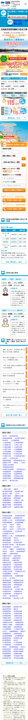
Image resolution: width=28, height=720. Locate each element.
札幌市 (5, 553)
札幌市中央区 (7, 556)
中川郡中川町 (7, 456)
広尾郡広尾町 (18, 616)
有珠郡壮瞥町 (7, 587)
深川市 (12, 529)
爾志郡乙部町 (7, 505)
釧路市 (23, 631)
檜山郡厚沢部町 (7, 491)
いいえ (16, 171)
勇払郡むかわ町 (19, 598)
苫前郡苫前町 (7, 478)
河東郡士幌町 (7, 627)
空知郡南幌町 (7, 573)
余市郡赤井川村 (7, 589)
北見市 (5, 631)
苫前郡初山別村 (19, 476)
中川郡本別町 (7, 642)
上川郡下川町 (7, 449)
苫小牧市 (12, 578)
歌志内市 (16, 587)
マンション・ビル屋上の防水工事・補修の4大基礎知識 (14, 375)
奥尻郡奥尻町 (18, 505)
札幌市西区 (15, 560)
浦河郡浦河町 (7, 580)
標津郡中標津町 (19, 651)
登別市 (5, 551)
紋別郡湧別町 (7, 640)
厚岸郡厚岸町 (18, 611)
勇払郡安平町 (14, 596)
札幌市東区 (17, 556)
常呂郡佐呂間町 (19, 658)
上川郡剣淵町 (7, 447)
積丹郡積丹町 (18, 567)
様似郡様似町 (21, 551)
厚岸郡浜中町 (7, 613)
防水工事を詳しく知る (14, 262)
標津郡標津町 (7, 653)
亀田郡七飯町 (7, 496)
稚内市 (5, 480)
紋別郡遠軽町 (18, 633)
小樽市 (12, 551)
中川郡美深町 (18, 454)
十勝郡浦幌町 (7, 656)
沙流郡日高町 (7, 567)
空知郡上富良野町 (8, 465)
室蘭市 (12, 549)
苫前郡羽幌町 (7, 476)
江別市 (19, 527)
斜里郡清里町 (7, 649)
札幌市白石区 (7, 562)
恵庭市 (5, 529)
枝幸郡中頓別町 (20, 438)
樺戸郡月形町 (21, 545)
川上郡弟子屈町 (19, 629)
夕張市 (5, 596)
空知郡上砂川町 (7, 571)
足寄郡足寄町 (18, 613)
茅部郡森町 (17, 498)
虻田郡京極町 (7, 518)
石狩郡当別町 (7, 538)
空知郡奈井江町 (20, 571)
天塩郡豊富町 (18, 474)
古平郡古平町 (21, 529)
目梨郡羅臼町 (7, 633)
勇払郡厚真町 (7, 598)
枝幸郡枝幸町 (14, 436)
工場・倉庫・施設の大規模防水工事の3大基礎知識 (14, 367)
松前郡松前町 (18, 502)
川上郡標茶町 (7, 629)
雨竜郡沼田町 (7, 585)
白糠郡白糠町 (18, 653)
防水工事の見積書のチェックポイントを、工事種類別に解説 (14, 359)
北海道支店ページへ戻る (14, 663)
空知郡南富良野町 (8, 467)
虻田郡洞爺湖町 (7, 522)
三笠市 (5, 549)
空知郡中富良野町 (8, 469)
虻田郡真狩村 (18, 518)
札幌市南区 (6, 560)
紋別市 (16, 640)
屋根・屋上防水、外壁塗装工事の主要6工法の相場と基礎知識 (14, 351)
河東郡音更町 (19, 624)
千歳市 (5, 527)
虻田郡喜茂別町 (7, 516)
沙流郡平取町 (18, 565)
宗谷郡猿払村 (21, 469)
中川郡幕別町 (7, 645)
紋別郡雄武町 (7, 638)
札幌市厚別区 (14, 553)
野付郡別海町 (14, 647)
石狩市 (16, 538)
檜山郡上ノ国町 (7, 493)
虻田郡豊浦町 (19, 522)
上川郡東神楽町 (19, 442)
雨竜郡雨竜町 (18, 585)
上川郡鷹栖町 (18, 449)
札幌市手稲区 (18, 562)
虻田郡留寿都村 (20, 520)
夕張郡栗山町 (18, 591)
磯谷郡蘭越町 (7, 540)
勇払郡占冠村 (14, 480)
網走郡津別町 (7, 609)
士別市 (23, 462)
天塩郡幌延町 (18, 471)
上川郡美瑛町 (7, 442)
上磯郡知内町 (7, 498)
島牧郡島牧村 (7, 569)
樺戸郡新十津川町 (8, 545)
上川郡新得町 (7, 620)
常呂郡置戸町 (7, 658)
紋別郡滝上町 (18, 638)
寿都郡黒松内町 (7, 576)
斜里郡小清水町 (19, 649)
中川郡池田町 (18, 642)
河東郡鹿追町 (18, 627)
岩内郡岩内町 (7, 542)
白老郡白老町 (18, 569)
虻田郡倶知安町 (20, 516)
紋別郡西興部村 (7, 636)
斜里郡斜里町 (7, 651)
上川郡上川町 (18, 445)
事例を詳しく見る (14, 118)
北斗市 (17, 493)
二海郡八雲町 (7, 489)
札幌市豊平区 (7, 565)
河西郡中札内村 (7, 622)
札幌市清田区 (16, 558)
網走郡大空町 (18, 607)
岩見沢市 (16, 540)
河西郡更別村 (19, 622)
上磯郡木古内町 (19, 496)
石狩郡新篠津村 (20, 536)
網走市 (16, 609)
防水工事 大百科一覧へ (14, 415)
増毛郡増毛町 (7, 454)
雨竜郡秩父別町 (19, 580)
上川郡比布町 (18, 447)
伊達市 (12, 527)
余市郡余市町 (7, 591)
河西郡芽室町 (18, 620)
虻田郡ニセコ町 (7, 520)
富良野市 (5, 440)
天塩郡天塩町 (7, 474)
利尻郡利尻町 (7, 460)
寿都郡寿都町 (19, 576)
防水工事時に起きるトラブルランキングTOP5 (14, 406)
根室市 (5, 647)
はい (5, 171)
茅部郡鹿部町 (7, 500)
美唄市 (19, 524)
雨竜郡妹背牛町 (19, 582)
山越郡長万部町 (19, 507)
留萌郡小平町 (7, 462)
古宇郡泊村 (18, 531)
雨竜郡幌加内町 (19, 478)
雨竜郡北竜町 (7, 582)
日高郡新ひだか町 (8, 533)
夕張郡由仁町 (18, 593)
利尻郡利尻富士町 (19, 460)
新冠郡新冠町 (21, 549)
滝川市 (5, 578)
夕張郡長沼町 (7, 593)
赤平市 (5, 524)
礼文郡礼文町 (14, 458)
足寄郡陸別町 (7, 616)
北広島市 (16, 547)
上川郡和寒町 (18, 451)
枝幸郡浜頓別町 (7, 438)
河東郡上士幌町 (7, 624)
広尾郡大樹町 (7, 618)
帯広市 (23, 647)
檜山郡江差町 (19, 491)
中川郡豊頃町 (18, 645)
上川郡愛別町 (15, 440)
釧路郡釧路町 (14, 631)
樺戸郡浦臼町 (7, 547)
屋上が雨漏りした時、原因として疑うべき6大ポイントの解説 (14, 382)
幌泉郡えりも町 (7, 536)
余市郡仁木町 (19, 589)
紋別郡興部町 (19, 636)
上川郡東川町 (7, 445)
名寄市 (5, 458)
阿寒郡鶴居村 (7, 611)
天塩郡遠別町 (7, 471)
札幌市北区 (6, 558)
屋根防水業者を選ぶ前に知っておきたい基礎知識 (14, 398)
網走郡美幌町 (7, 607)
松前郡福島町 (7, 502)
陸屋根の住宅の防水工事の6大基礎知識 (14, 390)
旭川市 (5, 436)
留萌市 (16, 462)
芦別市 (12, 524)
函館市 (16, 489)
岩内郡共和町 (18, 542)
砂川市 (16, 573)
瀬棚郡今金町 (7, 507)
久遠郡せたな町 (19, 500)
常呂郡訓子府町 (19, 656)
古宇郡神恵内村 (7, 531)
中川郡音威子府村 (19, 456)
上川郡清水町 (18, 618)
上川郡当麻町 (7, 451)
